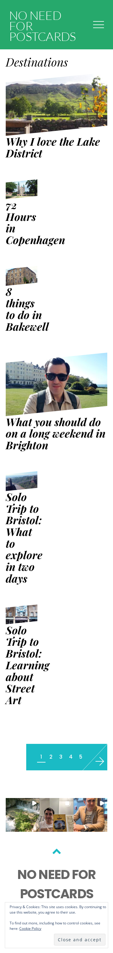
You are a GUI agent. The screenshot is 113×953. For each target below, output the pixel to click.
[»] (96, 761)
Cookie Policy (30, 928)
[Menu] (98, 24)
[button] (23, 815)
